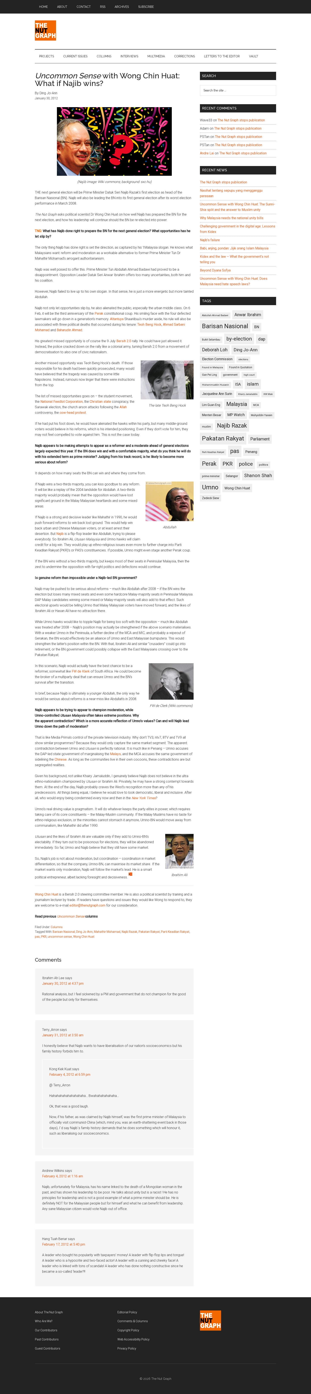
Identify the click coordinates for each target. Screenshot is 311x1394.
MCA (256, 405)
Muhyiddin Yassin (261, 415)
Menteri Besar (211, 415)
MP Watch (236, 415)
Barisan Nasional (64, 931)
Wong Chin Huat (47, 894)
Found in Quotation (240, 367)
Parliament (260, 439)
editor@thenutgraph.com (87, 905)
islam (253, 384)
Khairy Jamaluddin (247, 394)
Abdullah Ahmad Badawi (215, 315)
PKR (44, 936)
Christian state (100, 402)
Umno (210, 487)
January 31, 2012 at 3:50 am (62, 1035)
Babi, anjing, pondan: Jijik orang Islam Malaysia (234, 248)
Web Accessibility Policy (133, 1339)
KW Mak (268, 394)
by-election (239, 339)
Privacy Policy (126, 1348)
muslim (206, 426)
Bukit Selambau (211, 339)
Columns (57, 927)
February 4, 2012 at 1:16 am (62, 1176)
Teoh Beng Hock (149, 325)
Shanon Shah (258, 475)
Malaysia (236, 404)
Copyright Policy (128, 1330)
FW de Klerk (81, 671)
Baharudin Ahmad (69, 330)
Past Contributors (47, 1339)
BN (256, 327)
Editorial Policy (127, 1312)
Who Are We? (43, 1321)
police (246, 464)
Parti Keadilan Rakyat (175, 931)
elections (243, 359)
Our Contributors (46, 1330)
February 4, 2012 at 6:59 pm (69, 1075)
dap (261, 339)
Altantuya (117, 319)
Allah (123, 407)
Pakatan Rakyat (149, 931)
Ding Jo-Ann (84, 931)
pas (37, 936)
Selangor (232, 476)
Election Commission (217, 359)
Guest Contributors (47, 1348)
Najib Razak (129, 931)
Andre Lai (207, 153)
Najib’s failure (210, 240)
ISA (238, 384)
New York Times (144, 798)
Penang (251, 452)
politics (263, 464)
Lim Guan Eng (211, 405)
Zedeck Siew (210, 498)
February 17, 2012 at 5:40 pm (63, 1244)
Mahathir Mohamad (107, 931)
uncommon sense (60, 936)
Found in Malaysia (212, 367)
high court (249, 375)
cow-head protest (73, 413)
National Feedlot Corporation (61, 402)
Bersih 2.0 (123, 341)
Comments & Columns (132, 1321)
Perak (99, 313)
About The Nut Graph (49, 1312)
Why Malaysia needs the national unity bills (231, 218)
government (230, 374)
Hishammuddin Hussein (215, 384)
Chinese (61, 759)
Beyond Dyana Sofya (215, 270)
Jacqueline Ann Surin (217, 394)
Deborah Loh (214, 349)
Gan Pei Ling (209, 374)
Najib (60, 534)
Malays (115, 754)
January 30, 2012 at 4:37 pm (63, 983)
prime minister (211, 476)
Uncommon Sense (70, 916)
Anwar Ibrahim (247, 314)
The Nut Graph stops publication (241, 120)
